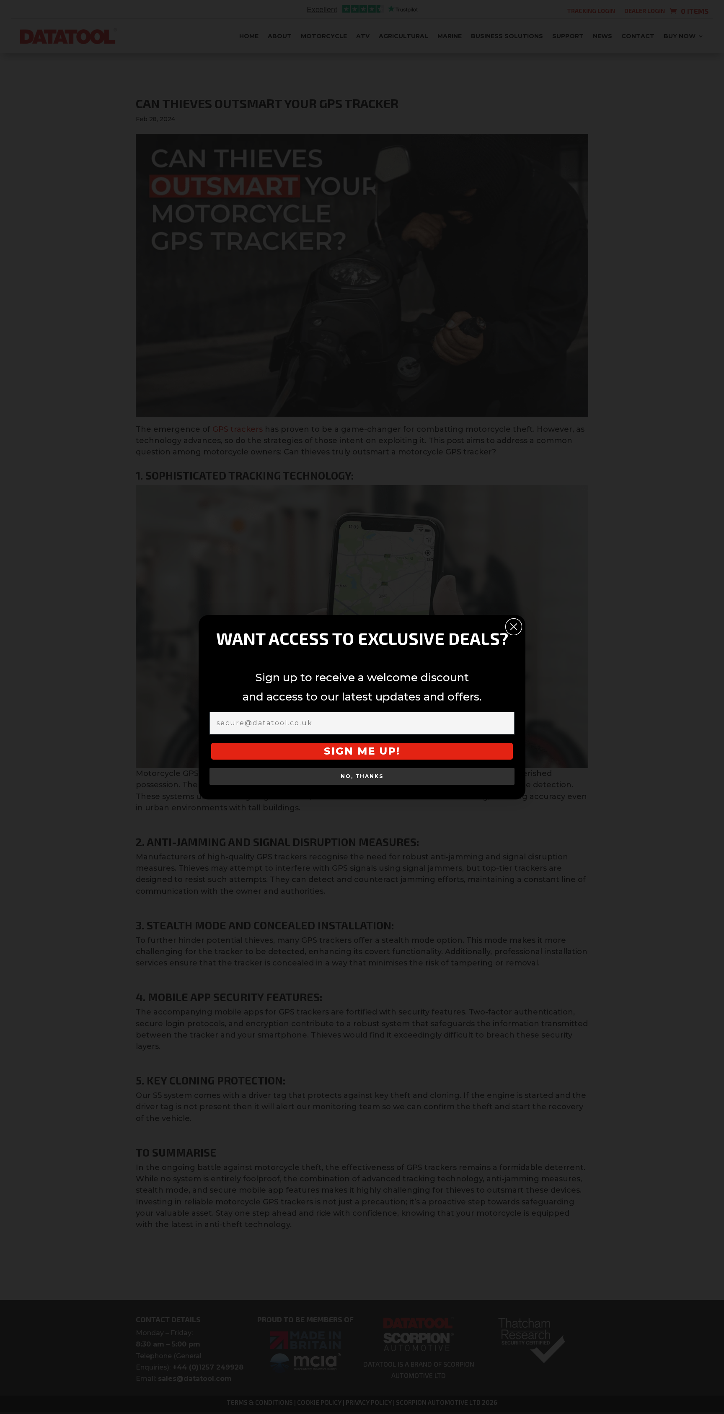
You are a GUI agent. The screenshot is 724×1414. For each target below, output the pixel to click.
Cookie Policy (336, 768)
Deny (360, 748)
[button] (459, 645)
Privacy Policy (383, 768)
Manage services (289, 725)
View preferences (430, 748)
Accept (292, 748)
